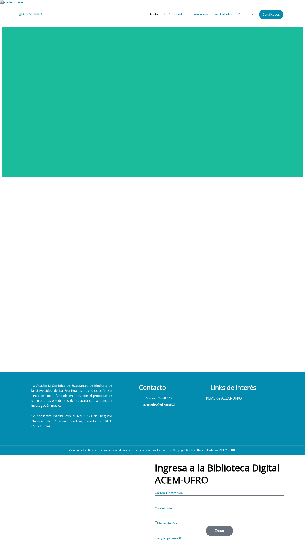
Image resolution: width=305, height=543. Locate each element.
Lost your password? (168, 538)
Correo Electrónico (169, 493)
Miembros (201, 14)
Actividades (223, 14)
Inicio (154, 14)
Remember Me (167, 523)
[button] (271, 14)
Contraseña (163, 508)
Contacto (245, 14)
